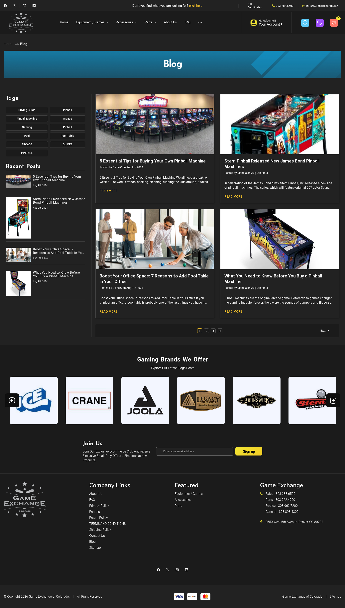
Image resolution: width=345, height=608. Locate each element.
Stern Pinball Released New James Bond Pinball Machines (271, 163)
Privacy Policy (99, 506)
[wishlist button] (320, 23)
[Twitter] (14, 5)
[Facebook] (5, 5)
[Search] (305, 23)
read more (108, 191)
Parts (148, 22)
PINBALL (27, 152)
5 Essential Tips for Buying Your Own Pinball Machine (153, 160)
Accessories (124, 22)
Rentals (94, 512)
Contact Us (97, 536)
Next (323, 330)
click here (195, 6)
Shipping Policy (100, 530)
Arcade (67, 118)
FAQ (187, 22)
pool (27, 135)
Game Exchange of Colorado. (49, 596)
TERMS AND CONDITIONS (107, 524)
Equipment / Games (90, 22)
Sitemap (95, 548)
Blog (92, 542)
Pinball (67, 110)
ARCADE (27, 144)
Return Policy (98, 518)
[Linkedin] (34, 5)
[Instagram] (24, 5)
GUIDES (67, 144)
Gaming (27, 127)
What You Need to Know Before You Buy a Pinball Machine (273, 278)
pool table (67, 135)
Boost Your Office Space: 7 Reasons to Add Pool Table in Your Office (154, 278)
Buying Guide (26, 110)
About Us (170, 22)
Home (64, 22)
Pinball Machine (27, 118)
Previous (12, 400)
